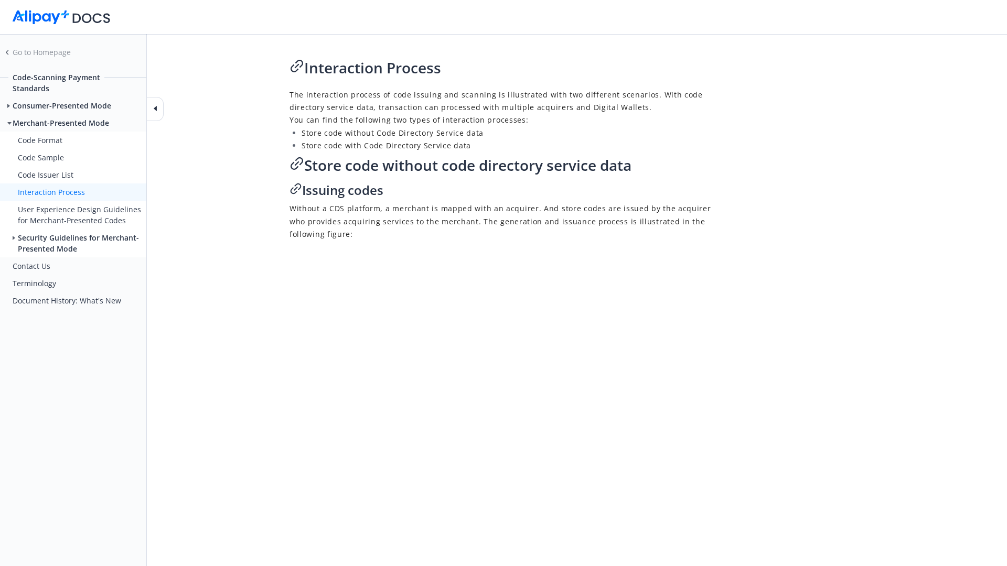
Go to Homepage (42, 52)
